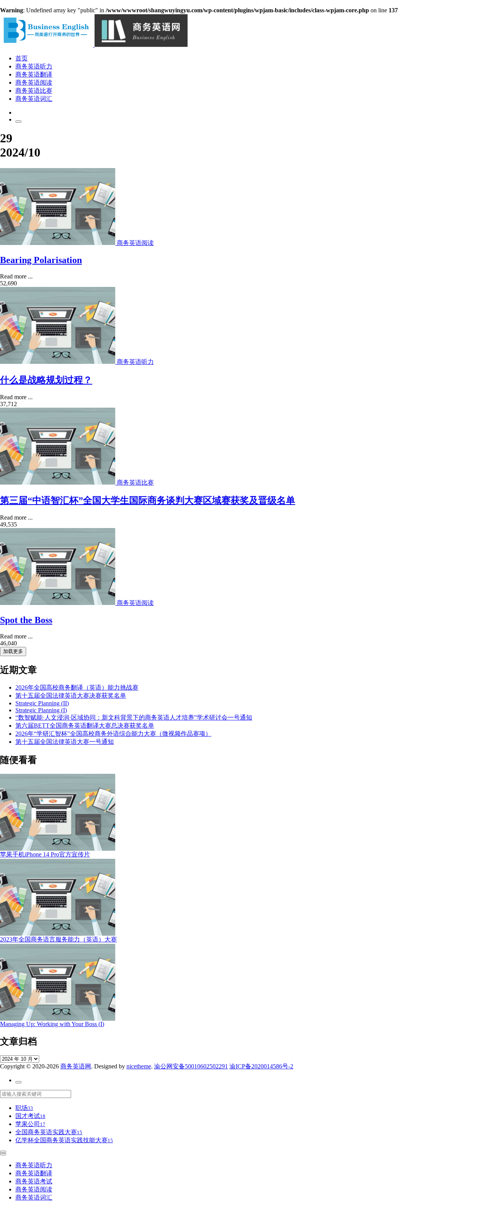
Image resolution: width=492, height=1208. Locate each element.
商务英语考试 (33, 1181)
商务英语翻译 (33, 74)
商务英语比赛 (33, 90)
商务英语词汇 (33, 98)
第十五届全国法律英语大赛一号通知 (64, 741)
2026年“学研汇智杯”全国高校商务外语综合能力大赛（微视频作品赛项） (113, 733)
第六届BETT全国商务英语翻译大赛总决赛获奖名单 (84, 725)
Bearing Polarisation (41, 260)
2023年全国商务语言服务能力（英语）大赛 (58, 939)
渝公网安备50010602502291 (191, 1066)
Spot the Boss (26, 620)
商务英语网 (75, 1066)
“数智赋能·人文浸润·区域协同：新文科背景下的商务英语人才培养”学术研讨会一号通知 (133, 717)
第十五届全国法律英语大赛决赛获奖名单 (70, 695)
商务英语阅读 (33, 82)
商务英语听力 (33, 66)
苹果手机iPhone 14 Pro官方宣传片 (45, 854)
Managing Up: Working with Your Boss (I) (52, 1024)
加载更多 (13, 651)
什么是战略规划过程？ (46, 380)
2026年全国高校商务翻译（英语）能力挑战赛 (76, 687)
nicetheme (138, 1066)
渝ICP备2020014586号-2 (261, 1066)
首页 (21, 58)
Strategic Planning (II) (42, 703)
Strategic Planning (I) (41, 710)
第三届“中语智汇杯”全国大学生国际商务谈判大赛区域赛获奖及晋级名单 (147, 500)
